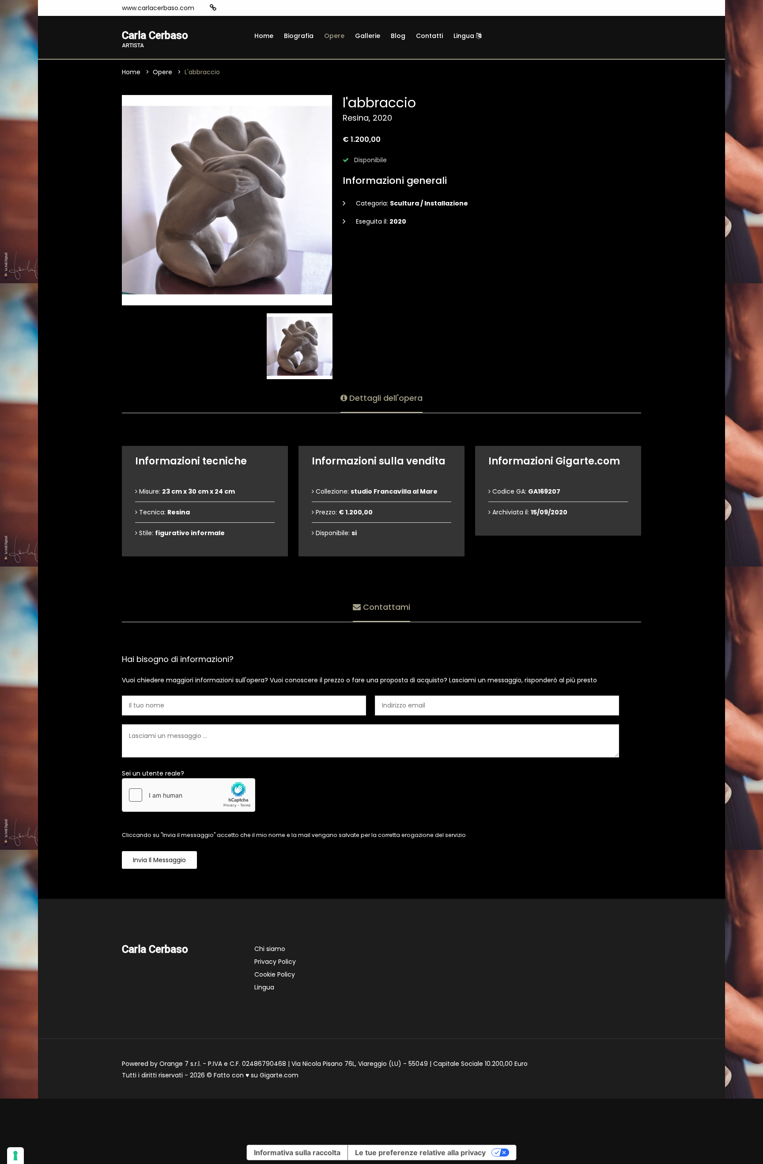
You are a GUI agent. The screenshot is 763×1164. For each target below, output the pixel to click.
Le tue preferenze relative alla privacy (420, 1152)
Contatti (429, 35)
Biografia (299, 35)
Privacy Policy (275, 961)
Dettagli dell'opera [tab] (385, 397)
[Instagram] (227, 7)
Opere (334, 35)
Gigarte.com (279, 1075)
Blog (398, 35)
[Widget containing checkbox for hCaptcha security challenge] (188, 795)
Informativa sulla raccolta (297, 1152)
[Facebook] (240, 7)
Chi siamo (269, 948)
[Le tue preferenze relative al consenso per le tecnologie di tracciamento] (15, 1155)
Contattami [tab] (385, 606)
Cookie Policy (274, 974)
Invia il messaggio (159, 860)
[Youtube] (253, 7)
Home (263, 35)
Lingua (464, 35)
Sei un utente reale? (153, 773)
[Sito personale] (213, 7)
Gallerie (367, 35)
